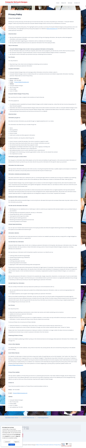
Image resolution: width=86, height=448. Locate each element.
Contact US (77, 2)
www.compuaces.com (52, 28)
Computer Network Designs (16, 2)
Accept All (11, 444)
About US (63, 2)
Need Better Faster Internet (11, 417)
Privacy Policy (57, 444)
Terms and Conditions (48, 444)
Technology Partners (43, 417)
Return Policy (39, 444)
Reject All (16, 441)
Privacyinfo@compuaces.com (21, 82)
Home (57, 2)
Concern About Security (28, 417)
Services (70, 2)
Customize (7, 441)
